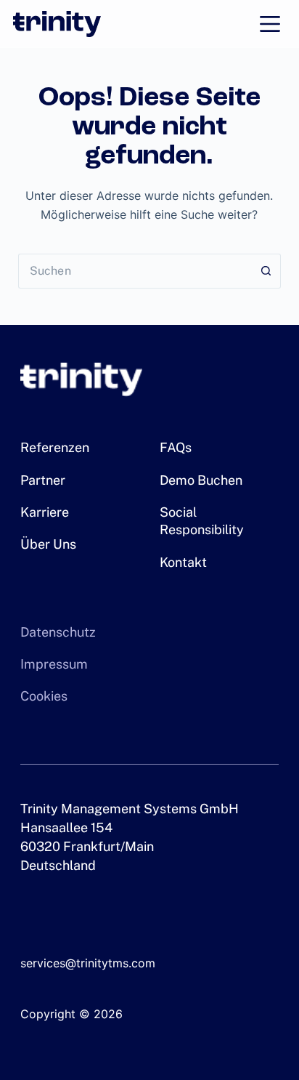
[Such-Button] (266, 271)
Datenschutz (58, 632)
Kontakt (183, 562)
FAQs (176, 447)
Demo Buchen (201, 480)
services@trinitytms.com (87, 963)
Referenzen (54, 447)
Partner (42, 480)
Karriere (44, 512)
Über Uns (48, 544)
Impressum (54, 664)
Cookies (43, 696)
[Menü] (270, 24)
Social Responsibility (202, 520)
